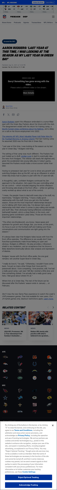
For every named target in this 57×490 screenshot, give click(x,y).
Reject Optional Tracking (28, 477)
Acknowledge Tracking (28, 485)
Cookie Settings (28, 472)
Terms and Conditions (23, 430)
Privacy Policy (24, 435)
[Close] (53, 425)
